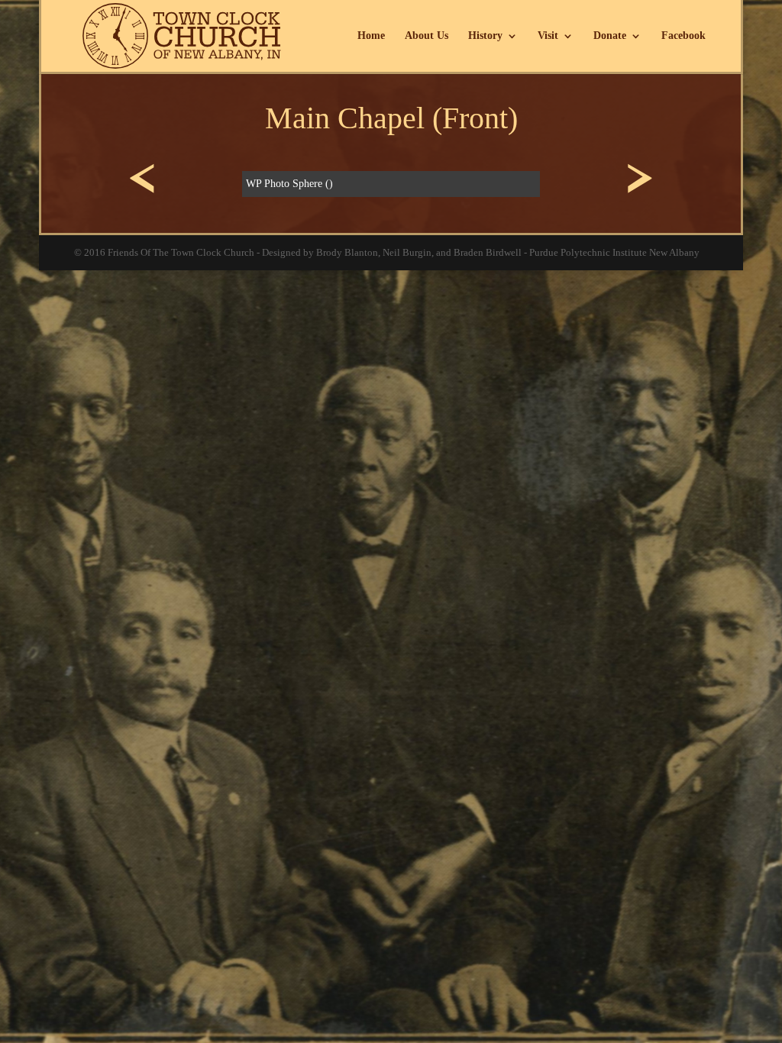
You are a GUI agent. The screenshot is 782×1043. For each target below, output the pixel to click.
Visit (548, 36)
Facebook (683, 36)
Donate (609, 36)
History (485, 36)
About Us (426, 36)
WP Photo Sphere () (289, 183)
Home (371, 36)
